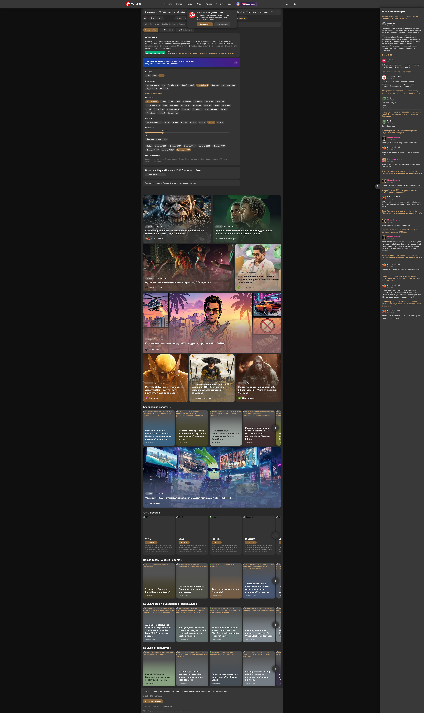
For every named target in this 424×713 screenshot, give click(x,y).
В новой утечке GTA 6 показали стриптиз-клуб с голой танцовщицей (400, 132)
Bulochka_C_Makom (395, 77)
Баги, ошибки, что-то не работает (396, 72)
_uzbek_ (391, 60)
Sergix (389, 98)
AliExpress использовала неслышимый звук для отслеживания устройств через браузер (401, 92)
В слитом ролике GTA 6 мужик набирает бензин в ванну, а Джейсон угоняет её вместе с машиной (402, 304)
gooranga (391, 23)
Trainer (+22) (387, 55)
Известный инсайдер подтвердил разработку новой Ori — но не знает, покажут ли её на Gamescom (402, 114)
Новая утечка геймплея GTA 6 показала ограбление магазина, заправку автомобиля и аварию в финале (402, 278)
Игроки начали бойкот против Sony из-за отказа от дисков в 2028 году (400, 17)
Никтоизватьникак (395, 159)
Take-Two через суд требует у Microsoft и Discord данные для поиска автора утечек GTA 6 (402, 173)
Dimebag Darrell (393, 147)
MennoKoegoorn (393, 137)
